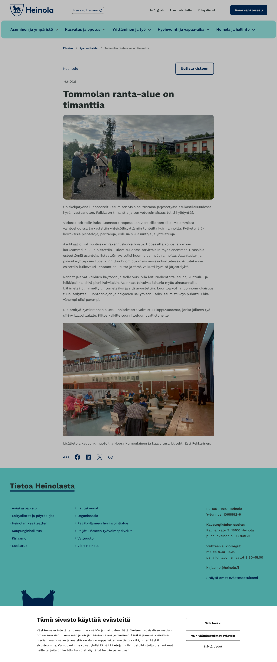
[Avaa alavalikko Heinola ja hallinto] (253, 29)
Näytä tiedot (213, 646)
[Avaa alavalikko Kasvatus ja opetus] (104, 29)
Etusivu (68, 48)
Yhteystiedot (206, 10)
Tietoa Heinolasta (42, 485)
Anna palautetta (181, 10)
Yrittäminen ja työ (129, 29)
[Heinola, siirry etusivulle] (32, 10)
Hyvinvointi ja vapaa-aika (181, 29)
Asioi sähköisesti (249, 10)
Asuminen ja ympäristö (31, 29)
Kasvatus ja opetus (82, 29)
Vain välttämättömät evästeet (213, 636)
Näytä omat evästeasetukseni (233, 578)
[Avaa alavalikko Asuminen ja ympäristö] (56, 29)
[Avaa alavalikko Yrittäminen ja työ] (149, 29)
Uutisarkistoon (194, 68)
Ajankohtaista (89, 48)
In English (157, 10)
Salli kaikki (213, 623)
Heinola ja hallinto (233, 29)
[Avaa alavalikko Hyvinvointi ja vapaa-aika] (208, 29)
